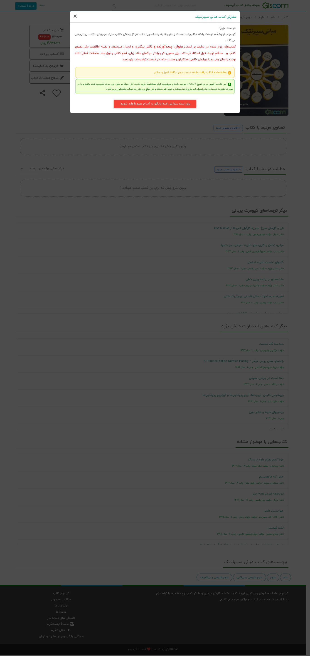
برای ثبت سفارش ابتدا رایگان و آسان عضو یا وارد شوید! (155, 104)
